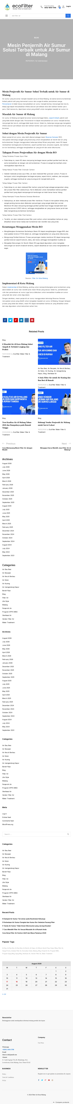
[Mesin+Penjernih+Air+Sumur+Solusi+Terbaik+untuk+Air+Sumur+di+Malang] (10, 320)
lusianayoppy (42, 61)
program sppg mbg (8, 953)
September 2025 (8, 502)
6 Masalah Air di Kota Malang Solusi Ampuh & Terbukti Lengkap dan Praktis (17, 346)
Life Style (5, 601)
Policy (4, 1074)
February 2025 (7, 527)
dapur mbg (54, 948)
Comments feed (8, 821)
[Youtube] (49, 1080)
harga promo (6, 951)
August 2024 (7, 545)
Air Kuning (49, 371)
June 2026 (6, 470)
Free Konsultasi (49, 6)
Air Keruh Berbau (63, 368)
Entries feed (6, 817)
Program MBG (54, 951)
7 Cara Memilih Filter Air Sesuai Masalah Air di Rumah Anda (24, 929)
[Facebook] (38, 1080)
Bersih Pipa (6, 591)
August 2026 (7, 463)
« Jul (4, 994)
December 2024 (8, 531)
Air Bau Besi (42, 368)
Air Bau (4, 948)
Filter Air (5, 598)
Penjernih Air (7, 608)
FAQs (4, 1080)
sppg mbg (18, 953)
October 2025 (7, 499)
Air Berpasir (52, 368)
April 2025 (6, 520)
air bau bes (10, 948)
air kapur (32, 948)
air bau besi (19, 948)
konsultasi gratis (27, 951)
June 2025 (6, 513)
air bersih (26, 948)
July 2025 (5, 509)
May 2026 (6, 474)
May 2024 (6, 552)
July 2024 (6, 548)
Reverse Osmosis (51, 137)
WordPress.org (7, 824)
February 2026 (7, 485)
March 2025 (6, 524)
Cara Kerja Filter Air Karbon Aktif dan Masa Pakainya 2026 (24, 933)
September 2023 (8, 555)
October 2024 (7, 538)
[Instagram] (52, 1080)
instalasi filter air (16, 951)
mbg (39, 951)
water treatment (47, 953)
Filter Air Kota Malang (40, 278)
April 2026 (6, 478)
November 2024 (8, 534)
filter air (60, 948)
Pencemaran (7, 104)
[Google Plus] (45, 1080)
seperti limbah (54, 118)
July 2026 (6, 467)
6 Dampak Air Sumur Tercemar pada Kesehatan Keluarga (23, 919)
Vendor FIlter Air (36, 953)
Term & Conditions (8, 1077)
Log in (4, 814)
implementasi (12, 287)
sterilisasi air (26, 953)
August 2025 (6, 506)
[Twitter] (42, 1080)
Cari (68, 16)
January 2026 (7, 488)
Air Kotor (41, 371)
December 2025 (8, 492)
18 (17, 982)
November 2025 (8, 495)
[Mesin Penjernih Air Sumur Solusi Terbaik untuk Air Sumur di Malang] (5, 320)
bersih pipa (46, 948)
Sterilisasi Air (52, 373)
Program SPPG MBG (9, 612)
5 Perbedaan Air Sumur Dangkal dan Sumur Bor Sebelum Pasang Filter (28, 922)
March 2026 (6, 481)
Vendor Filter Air (8, 619)
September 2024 (8, 541)
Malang (5, 605)
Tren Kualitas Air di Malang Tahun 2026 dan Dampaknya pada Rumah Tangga (16, 425)
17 (7, 982)
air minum (39, 948)
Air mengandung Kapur (10, 587)
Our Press (41, 1043)
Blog (36, 38)
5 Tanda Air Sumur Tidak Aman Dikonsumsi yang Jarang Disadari (26, 926)
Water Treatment (8, 622)
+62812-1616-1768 (8, 1049)
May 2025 (5, 517)
